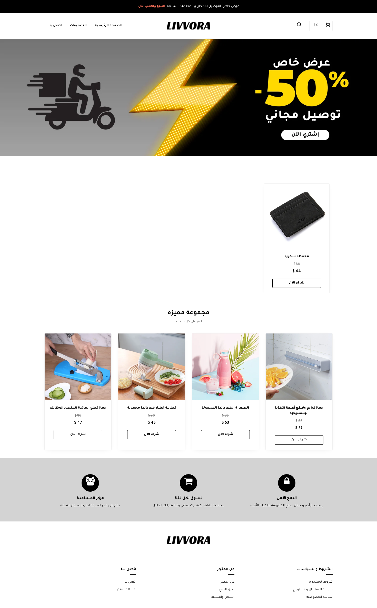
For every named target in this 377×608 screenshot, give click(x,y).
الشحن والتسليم (222, 597)
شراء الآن (296, 283)
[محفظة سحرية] (296, 216)
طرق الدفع (226, 590)
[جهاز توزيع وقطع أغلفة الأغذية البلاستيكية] (299, 366)
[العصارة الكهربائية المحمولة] (225, 366)
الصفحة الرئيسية (108, 25)
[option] (297, 238)
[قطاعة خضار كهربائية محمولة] (151, 366)
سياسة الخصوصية (319, 597)
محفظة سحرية (296, 256)
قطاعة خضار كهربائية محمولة (151, 408)
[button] (299, 26)
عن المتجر (227, 582)
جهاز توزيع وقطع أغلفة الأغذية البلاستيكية (298, 410)
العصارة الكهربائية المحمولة (225, 408)
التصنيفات (78, 25)
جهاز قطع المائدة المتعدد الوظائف (78, 408)
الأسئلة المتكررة (125, 590)
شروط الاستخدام (321, 582)
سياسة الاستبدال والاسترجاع (313, 590)
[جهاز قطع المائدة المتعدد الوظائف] (78, 366)
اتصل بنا (55, 25)
